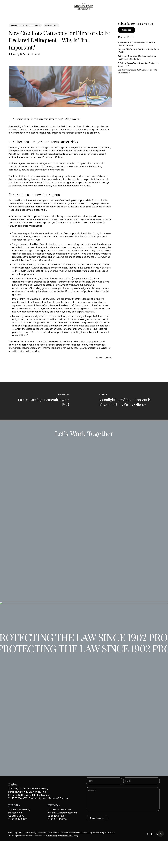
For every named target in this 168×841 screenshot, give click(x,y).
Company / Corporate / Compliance (25, 25)
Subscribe (126, 29)
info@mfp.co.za (39, 798)
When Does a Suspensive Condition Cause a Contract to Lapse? (136, 43)
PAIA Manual (79, 832)
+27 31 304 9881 (19, 798)
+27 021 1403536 (58, 819)
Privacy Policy (92, 832)
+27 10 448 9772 (19, 819)
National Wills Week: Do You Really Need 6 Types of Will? (138, 50)
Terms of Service (67, 836)
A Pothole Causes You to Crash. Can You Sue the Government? (138, 64)
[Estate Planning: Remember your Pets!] (42, 400)
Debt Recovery (51, 25)
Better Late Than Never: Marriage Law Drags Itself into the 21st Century (137, 57)
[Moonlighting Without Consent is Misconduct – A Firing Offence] (126, 400)
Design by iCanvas (107, 832)
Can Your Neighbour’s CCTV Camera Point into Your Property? (137, 71)
